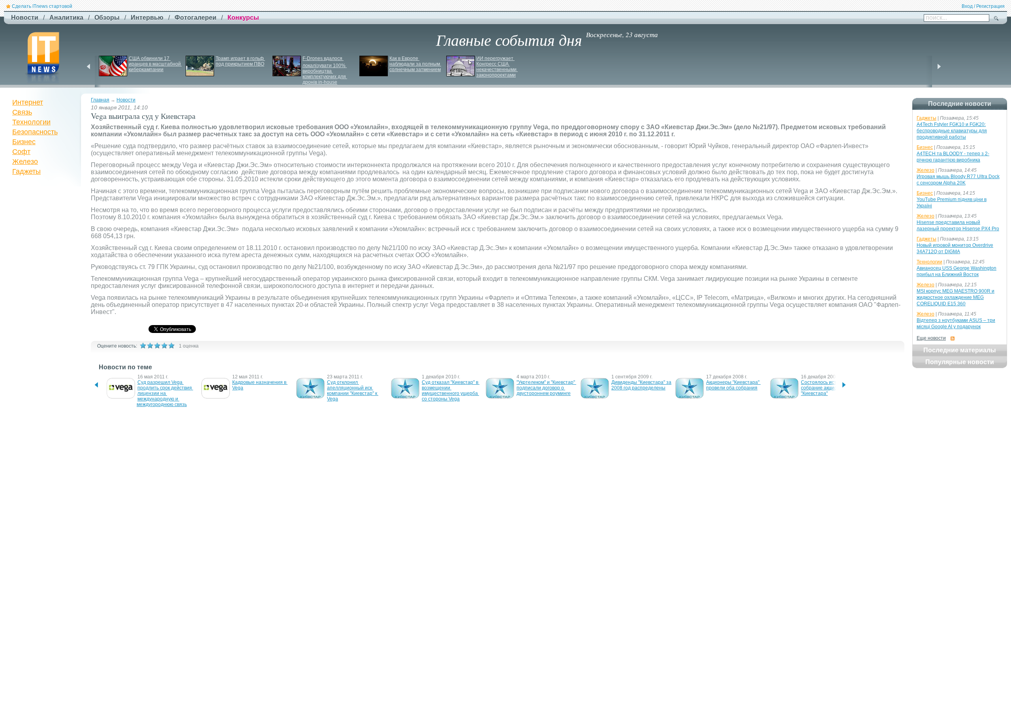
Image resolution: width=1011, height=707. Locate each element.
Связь (22, 112)
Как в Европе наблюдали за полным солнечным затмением (415, 64)
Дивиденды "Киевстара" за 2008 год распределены (642, 385)
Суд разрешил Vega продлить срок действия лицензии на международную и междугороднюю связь (165, 393)
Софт (21, 152)
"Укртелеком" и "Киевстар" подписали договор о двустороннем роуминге (546, 388)
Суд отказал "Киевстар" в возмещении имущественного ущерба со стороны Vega (450, 391)
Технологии (31, 122)
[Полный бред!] (143, 345)
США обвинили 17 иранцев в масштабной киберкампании (155, 64)
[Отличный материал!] (171, 345)
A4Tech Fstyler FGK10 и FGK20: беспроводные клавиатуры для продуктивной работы (952, 131)
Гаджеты (26, 171)
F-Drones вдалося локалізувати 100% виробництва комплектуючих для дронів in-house (325, 70)
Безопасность (35, 132)
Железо (25, 161)
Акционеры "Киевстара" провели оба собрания (733, 385)
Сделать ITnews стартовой (42, 6)
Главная (100, 100)
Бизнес (24, 142)
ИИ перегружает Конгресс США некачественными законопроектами (497, 67)
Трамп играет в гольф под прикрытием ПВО (240, 61)
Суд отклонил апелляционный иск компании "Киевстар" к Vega (352, 391)
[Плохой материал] (150, 345)
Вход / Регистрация (983, 6)
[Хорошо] (164, 345)
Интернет (27, 102)
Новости (126, 100)
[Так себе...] (157, 345)
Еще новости (931, 338)
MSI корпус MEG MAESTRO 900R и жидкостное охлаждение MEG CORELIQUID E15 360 (955, 297)
